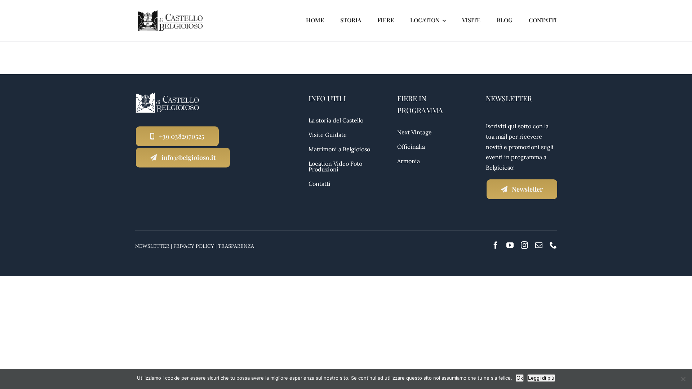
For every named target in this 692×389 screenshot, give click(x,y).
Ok (519, 378)
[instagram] (524, 245)
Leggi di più (541, 378)
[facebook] (495, 245)
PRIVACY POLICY (193, 246)
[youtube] (510, 245)
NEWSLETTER (152, 246)
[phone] (553, 245)
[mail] (538, 245)
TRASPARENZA (236, 246)
